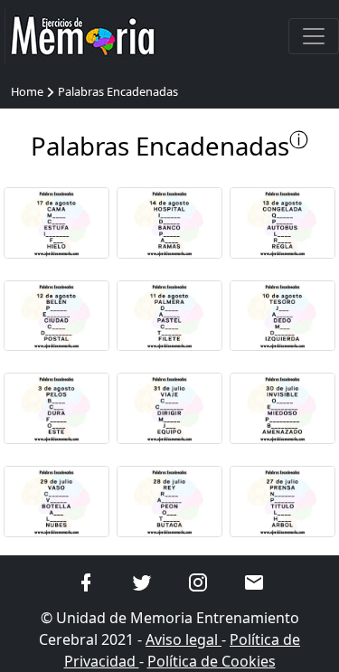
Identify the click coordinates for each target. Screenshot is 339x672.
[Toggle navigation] (313, 36)
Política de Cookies (211, 661)
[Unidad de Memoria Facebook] (86, 582)
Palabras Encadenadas (118, 91)
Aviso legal (183, 639)
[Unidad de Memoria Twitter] (142, 582)
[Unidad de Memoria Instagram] (198, 582)
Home (27, 91)
